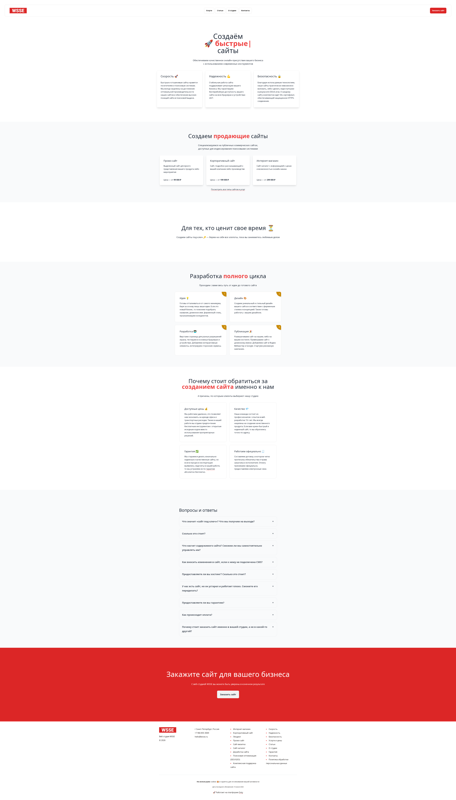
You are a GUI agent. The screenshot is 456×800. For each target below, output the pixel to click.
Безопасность (275, 736)
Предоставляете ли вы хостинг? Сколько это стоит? (214, 574)
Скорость (273, 729)
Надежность (274, 733)
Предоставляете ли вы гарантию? (203, 602)
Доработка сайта (241, 752)
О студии (232, 10)
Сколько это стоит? (193, 533)
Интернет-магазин (241, 729)
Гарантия (273, 752)
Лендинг (237, 736)
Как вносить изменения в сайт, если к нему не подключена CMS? (222, 562)
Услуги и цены (275, 740)
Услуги (209, 10)
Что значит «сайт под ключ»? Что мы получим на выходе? (218, 521)
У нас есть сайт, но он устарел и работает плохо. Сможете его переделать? (220, 588)
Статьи (220, 10)
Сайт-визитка (239, 744)
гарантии (210, 469)
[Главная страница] (18, 10)
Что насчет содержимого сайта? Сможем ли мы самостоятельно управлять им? (222, 548)
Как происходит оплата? (197, 614)
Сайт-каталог (239, 748)
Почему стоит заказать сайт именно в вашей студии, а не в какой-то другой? (224, 629)
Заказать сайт (438, 10)
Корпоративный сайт (243, 733)
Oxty (241, 792)
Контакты (245, 10)
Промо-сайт (238, 740)
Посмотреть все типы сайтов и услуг (228, 189)
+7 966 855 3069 (202, 733)
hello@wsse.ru (201, 736)
